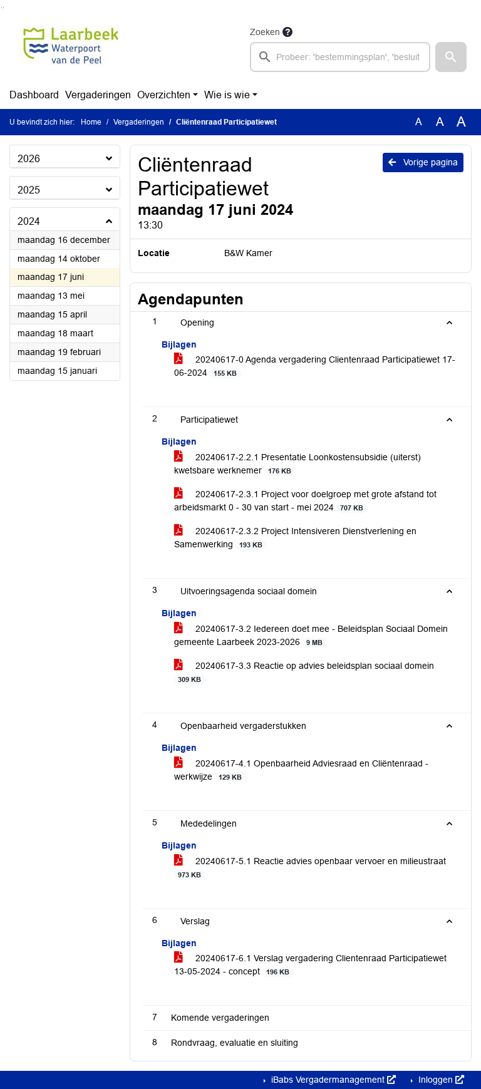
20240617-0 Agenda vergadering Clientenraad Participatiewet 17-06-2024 (314, 366)
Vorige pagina (429, 162)
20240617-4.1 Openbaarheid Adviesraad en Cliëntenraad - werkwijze (301, 770)
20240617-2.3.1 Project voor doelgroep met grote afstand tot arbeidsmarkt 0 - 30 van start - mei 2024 (305, 500)
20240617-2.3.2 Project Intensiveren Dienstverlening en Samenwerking (295, 537)
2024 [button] (29, 221)
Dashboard (34, 95)
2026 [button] (29, 158)
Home (91, 122)
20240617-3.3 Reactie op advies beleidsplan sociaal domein (306, 672)
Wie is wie (227, 95)
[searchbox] (340, 57)
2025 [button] (29, 190)
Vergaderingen (98, 95)
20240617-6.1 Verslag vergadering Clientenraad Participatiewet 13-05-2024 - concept (310, 964)
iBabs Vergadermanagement (328, 1080)
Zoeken (265, 32)
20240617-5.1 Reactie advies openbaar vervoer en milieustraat (312, 867)
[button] (451, 57)
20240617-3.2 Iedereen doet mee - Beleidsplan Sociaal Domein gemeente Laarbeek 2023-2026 (311, 635)
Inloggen (435, 1080)
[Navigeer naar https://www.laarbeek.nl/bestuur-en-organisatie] (71, 48)
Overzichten (163, 95)
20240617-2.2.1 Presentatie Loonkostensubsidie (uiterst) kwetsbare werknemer (297, 463)
